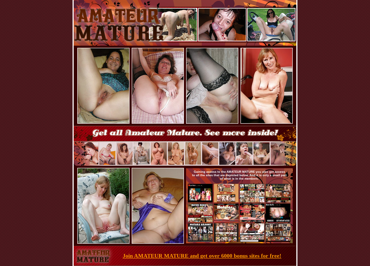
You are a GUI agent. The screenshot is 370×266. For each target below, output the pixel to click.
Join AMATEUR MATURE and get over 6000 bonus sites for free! (202, 256)
